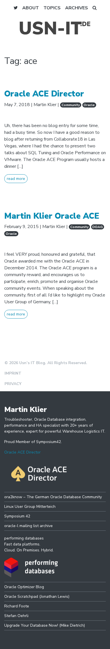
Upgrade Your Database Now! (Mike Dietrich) (44, 625)
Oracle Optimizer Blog (24, 587)
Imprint (13, 373)
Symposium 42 (17, 516)
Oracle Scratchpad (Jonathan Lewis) (36, 596)
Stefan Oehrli (16, 615)
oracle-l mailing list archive (28, 525)
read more (16, 178)
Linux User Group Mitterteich (30, 506)
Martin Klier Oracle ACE (51, 216)
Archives (76, 8)
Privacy (13, 383)
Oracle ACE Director (44, 93)
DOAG (97, 227)
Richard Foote (16, 606)
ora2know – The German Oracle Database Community (53, 497)
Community (70, 105)
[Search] (94, 8)
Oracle (89, 105)
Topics (52, 8)
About (30, 8)
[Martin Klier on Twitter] (15, 8)
